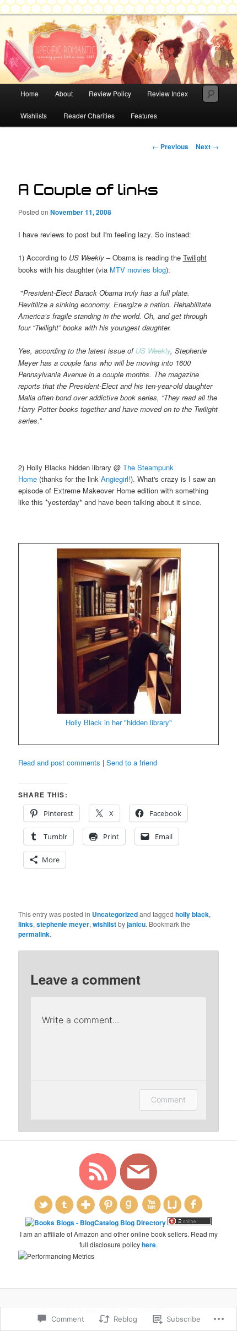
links (25, 924)
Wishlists (33, 115)
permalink (34, 934)
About (64, 93)
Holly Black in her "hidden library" (119, 722)
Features (144, 115)
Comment (168, 1099)
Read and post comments (59, 762)
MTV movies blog (138, 269)
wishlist (104, 924)
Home (29, 93)
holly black (192, 914)
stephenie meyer (62, 924)
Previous (170, 146)
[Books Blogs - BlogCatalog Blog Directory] (95, 1222)
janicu (136, 924)
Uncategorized (115, 914)
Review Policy (110, 93)
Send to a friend (131, 762)
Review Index (167, 93)
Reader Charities (89, 115)
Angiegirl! (116, 479)
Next (207, 146)
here (149, 1244)
